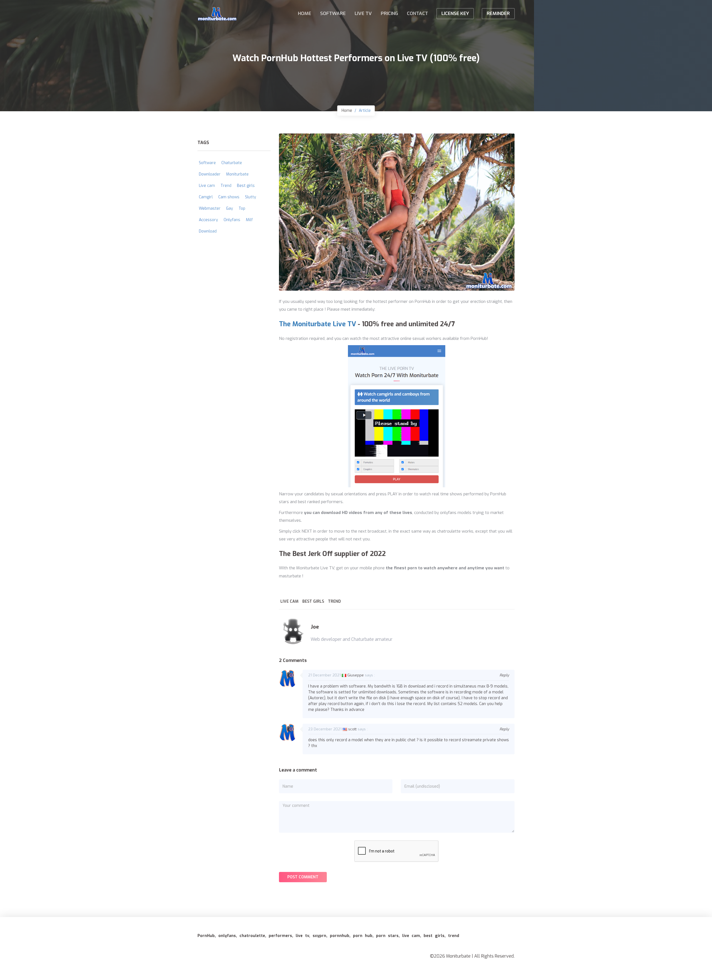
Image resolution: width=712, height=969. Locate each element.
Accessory (208, 220)
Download (208, 231)
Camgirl (206, 197)
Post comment (302, 877)
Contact (417, 13)
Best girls (313, 601)
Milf (249, 220)
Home (304, 13)
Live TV (363, 13)
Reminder (498, 13)
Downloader (210, 174)
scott (352, 729)
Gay (229, 208)
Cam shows (228, 197)
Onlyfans (232, 220)
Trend (334, 601)
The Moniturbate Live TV (317, 324)
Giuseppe (355, 675)
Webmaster (210, 208)
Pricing (389, 13)
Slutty (250, 197)
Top (242, 208)
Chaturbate (231, 162)
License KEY (455, 13)
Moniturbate (237, 174)
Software (333, 13)
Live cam (289, 601)
